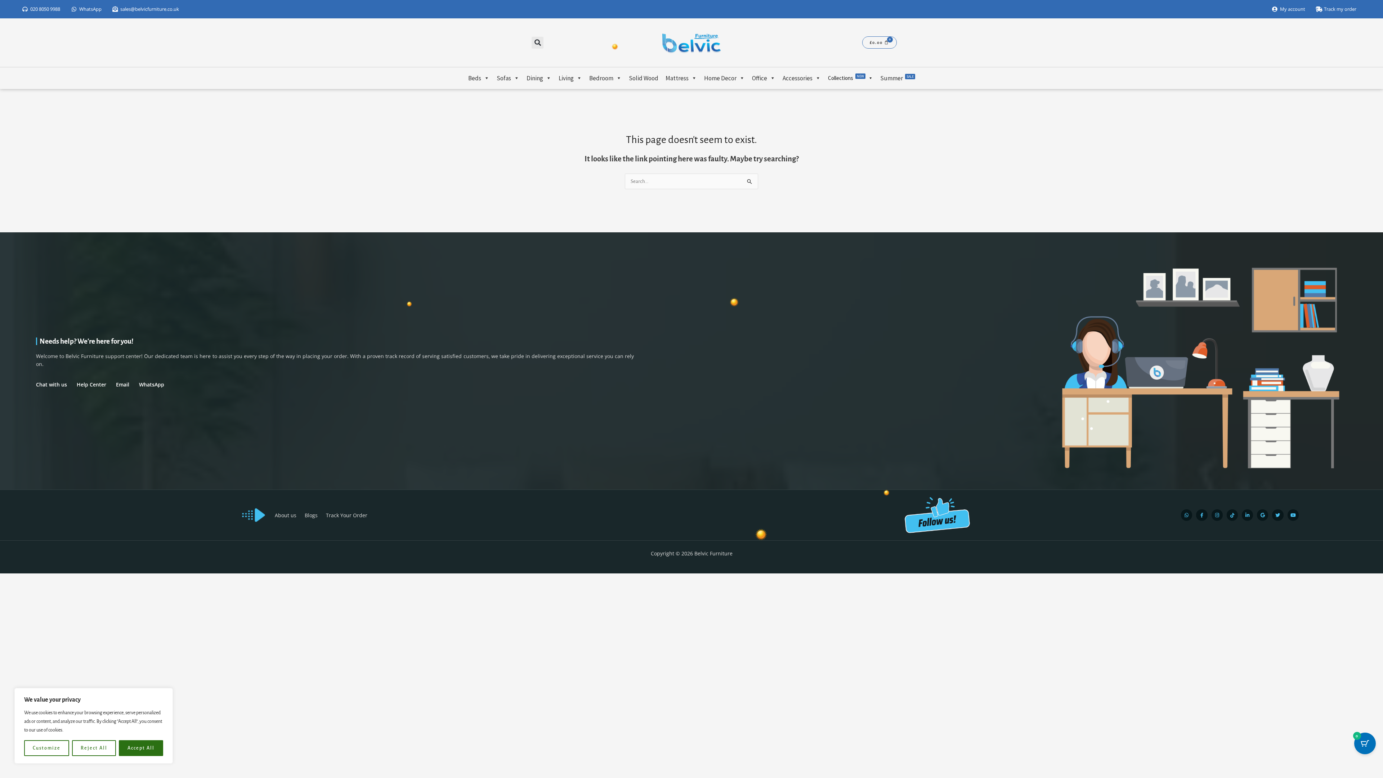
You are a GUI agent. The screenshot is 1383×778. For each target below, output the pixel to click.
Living (566, 78)
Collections (846, 77)
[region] (93, 726)
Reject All (94, 748)
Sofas (504, 78)
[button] (537, 43)
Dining (535, 78)
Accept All (141, 748)
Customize (47, 748)
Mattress (677, 78)
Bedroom (601, 78)
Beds (474, 78)
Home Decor (720, 78)
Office (759, 78)
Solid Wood (643, 78)
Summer (897, 78)
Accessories (798, 78)
